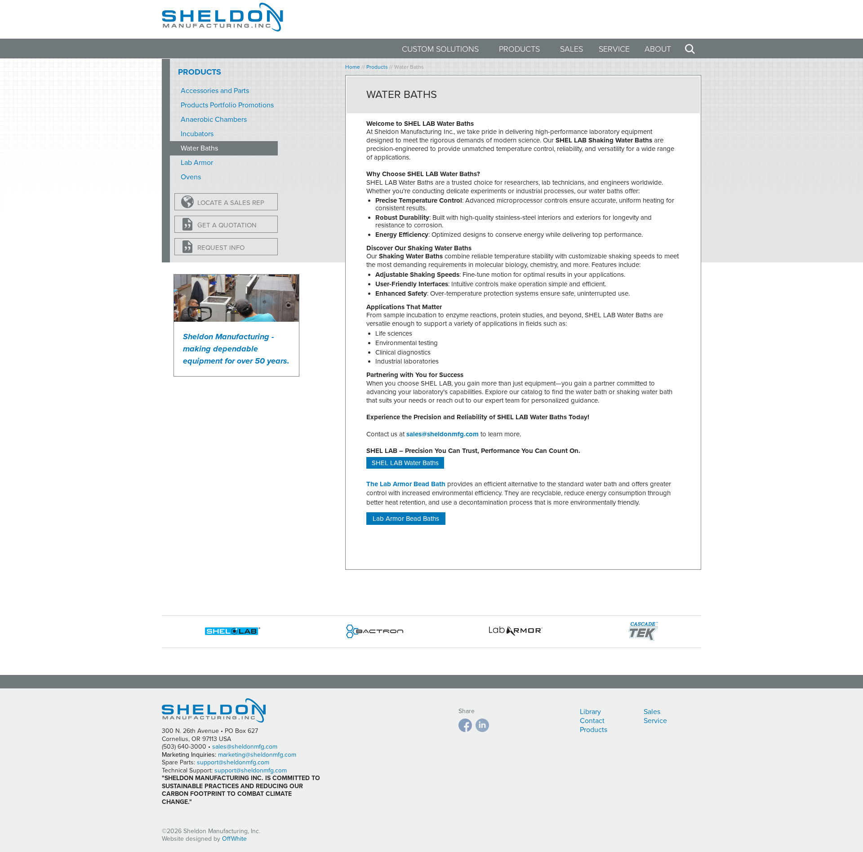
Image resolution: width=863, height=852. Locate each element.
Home (352, 67)
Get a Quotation (227, 225)
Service (614, 49)
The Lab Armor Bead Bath (405, 484)
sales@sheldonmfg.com (442, 434)
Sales (571, 49)
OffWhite (234, 839)
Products (519, 49)
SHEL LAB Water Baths (405, 463)
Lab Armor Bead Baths (406, 519)
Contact (592, 720)
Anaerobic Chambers (214, 119)
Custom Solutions (440, 49)
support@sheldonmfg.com (233, 762)
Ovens (191, 177)
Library (590, 711)
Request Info (221, 248)
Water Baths (199, 148)
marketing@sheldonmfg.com (257, 755)
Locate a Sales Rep (230, 203)
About (658, 49)
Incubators (197, 133)
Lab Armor (197, 162)
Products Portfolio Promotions (227, 105)
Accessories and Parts (215, 90)
